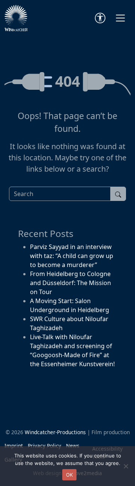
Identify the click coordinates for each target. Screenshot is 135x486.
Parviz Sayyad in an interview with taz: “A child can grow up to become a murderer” (71, 256)
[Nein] (125, 466)
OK (69, 475)
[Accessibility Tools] (100, 18)
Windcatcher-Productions (55, 432)
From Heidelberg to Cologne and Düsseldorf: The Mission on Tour (70, 283)
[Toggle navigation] (120, 18)
